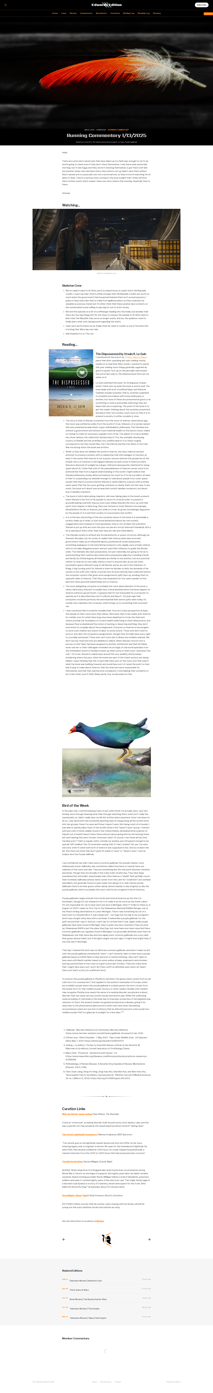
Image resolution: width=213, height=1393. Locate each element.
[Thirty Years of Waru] (106, 1288)
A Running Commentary (118, 130)
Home (55, 13)
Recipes (157, 13)
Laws (63, 13)
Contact (118, 1382)
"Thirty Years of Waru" (136, 357)
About (94, 1382)
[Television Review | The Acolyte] (106, 1307)
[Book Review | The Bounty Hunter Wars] (106, 1298)
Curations (115, 13)
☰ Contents (208, 13)
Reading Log (144, 13)
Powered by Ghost (173, 1382)
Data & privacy (105, 1382)
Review (73, 13)
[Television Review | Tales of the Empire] (106, 1316)
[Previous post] (63, 1239)
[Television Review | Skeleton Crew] (106, 1279)
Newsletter (101, 13)
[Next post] (149, 1239)
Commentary (86, 13)
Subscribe (201, 5)
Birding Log (128, 13)
